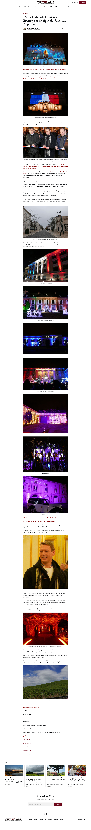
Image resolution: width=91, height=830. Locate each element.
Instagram (49, 819)
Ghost (85, 819)
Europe (29, 6)
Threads (61, 819)
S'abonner (82, 2)
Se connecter (75, 2)
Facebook (41, 819)
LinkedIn (56, 819)
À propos (64, 6)
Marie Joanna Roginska (32, 28)
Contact (70, 6)
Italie (25, 6)
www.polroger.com (27, 746)
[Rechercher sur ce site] (5, 2)
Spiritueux (40, 6)
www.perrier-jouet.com (28, 754)
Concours (46, 6)
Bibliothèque (58, 6)
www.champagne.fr (27, 739)
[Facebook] (46, 814)
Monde (34, 6)
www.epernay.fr (27, 743)
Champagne (25, 13)
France (20, 6)
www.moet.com (27, 750)
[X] (44, 814)
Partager (64, 28)
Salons (51, 6)
